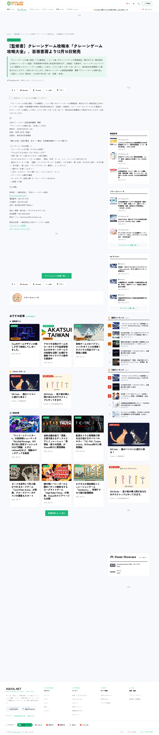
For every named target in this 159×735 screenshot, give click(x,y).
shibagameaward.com (19, 715)
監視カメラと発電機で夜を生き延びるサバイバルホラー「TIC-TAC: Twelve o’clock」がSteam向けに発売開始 (88, 441)
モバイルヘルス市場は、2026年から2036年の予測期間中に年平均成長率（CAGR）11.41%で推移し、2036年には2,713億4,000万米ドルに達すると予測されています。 (135, 413)
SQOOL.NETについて (107, 695)
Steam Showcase (77, 699)
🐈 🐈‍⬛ (110, 9)
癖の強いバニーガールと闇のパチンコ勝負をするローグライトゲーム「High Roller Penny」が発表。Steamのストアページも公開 (57, 491)
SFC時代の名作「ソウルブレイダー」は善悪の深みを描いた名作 (135, 352)
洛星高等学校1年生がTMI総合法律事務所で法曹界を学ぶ (132, 299)
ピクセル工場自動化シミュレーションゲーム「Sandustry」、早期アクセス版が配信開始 (88, 488)
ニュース (46, 695)
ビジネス (46, 711)
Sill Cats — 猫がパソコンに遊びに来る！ (24, 395)
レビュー (46, 703)
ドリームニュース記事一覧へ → (57, 276)
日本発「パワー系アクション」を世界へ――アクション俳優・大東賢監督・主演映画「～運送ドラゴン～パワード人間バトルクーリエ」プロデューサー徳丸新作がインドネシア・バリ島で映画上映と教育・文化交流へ (135, 395)
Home (9, 34)
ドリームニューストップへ (19, 228)
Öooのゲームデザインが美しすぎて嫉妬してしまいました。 (24, 346)
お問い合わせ (104, 699)
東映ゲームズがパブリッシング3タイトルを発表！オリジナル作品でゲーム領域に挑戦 (88, 348)
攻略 (45, 707)
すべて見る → (143, 557)
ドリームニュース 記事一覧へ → (129, 245)
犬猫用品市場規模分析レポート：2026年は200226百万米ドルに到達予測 (135, 404)
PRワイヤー (121, 264)
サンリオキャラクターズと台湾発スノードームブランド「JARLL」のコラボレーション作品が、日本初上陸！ (132, 235)
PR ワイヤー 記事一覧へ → (128, 308)
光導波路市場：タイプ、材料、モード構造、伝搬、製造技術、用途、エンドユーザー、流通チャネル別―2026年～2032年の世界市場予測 (132, 174)
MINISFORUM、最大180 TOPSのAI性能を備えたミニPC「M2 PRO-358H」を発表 (132, 220)
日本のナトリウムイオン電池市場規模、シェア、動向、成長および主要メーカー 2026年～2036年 (132, 159)
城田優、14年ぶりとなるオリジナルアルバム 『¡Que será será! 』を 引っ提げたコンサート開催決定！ (132, 269)
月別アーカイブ (76, 707)
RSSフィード (76, 714)
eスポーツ (75, 703)
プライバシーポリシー (135, 695)
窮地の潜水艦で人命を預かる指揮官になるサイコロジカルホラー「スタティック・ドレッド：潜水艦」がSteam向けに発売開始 (135, 343)
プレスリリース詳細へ (18, 225)
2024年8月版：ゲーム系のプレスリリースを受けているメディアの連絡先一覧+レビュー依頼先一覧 (135, 334)
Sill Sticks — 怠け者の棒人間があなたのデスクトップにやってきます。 (56, 396)
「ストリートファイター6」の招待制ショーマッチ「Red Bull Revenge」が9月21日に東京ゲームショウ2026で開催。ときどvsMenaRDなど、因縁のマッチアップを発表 (24, 444)
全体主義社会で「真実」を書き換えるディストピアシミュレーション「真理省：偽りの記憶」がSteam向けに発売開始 (56, 441)
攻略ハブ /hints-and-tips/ (79, 695)
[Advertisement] (79, 22)
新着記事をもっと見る (56, 513)
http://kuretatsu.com (17, 195)
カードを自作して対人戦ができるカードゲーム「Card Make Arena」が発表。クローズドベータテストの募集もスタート (24, 489)
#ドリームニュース (37, 80)
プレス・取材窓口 (106, 703)
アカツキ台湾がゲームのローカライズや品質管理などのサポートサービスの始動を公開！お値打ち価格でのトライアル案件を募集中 (56, 351)
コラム (46, 699)
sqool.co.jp (30, 715)
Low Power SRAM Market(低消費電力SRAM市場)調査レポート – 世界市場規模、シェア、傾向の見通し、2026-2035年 (132, 145)
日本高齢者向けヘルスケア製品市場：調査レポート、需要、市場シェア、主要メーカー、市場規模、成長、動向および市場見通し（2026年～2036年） (132, 205)
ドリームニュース (14, 40)
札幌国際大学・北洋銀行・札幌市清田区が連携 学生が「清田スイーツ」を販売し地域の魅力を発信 (132, 284)
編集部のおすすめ (77, 711)
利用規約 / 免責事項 (134, 699)
